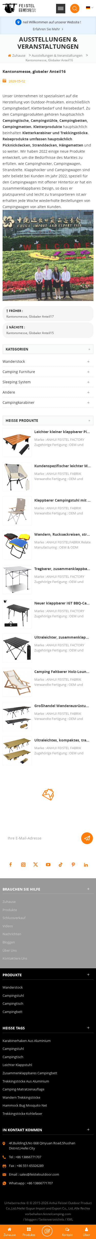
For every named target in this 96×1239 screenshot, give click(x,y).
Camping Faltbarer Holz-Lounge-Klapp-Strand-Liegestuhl (62, 671)
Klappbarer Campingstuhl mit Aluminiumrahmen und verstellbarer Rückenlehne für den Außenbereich (62, 500)
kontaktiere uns (15, 958)
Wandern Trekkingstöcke (21, 1097)
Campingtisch (13, 1003)
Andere (9, 392)
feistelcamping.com (57, 1214)
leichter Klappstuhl (17, 1064)
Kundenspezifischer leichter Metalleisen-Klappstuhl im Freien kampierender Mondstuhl (62, 465)
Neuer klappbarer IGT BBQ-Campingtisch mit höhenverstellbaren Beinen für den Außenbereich (62, 603)
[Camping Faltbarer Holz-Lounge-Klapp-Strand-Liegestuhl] (17, 682)
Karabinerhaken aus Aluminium (27, 1040)
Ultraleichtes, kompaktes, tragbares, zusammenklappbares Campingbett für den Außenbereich (62, 740)
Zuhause (18, 55)
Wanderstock (14, 361)
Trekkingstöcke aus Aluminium (26, 1081)
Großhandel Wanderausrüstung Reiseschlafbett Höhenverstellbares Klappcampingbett (62, 705)
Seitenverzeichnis (51, 1219)
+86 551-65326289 (30, 1165)
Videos (8, 926)
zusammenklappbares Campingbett (30, 1073)
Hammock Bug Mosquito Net (25, 1105)
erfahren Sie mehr (46, 29)
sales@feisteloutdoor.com (39, 1174)
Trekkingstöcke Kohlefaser (22, 1113)
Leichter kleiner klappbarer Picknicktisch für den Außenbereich (62, 431)
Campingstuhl (13, 995)
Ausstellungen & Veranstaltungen (57, 55)
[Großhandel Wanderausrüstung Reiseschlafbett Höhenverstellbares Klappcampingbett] (17, 716)
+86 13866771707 (28, 1157)
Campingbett (13, 1011)
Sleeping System (17, 381)
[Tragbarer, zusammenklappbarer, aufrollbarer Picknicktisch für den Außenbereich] (17, 579)
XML (70, 1219)
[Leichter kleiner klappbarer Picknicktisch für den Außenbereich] (17, 442)
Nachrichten (12, 934)
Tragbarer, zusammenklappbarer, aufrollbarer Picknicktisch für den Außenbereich (62, 568)
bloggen (9, 942)
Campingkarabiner (19, 402)
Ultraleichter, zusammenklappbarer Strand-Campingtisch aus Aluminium (62, 637)
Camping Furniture (19, 371)
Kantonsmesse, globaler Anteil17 (30, 316)
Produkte (10, 910)
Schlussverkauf (14, 917)
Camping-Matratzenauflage (23, 1089)
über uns (10, 950)
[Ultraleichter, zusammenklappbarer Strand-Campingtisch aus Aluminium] (17, 648)
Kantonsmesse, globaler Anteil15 (30, 333)
